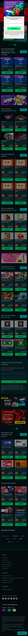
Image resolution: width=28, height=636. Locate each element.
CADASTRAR (14, 28)
